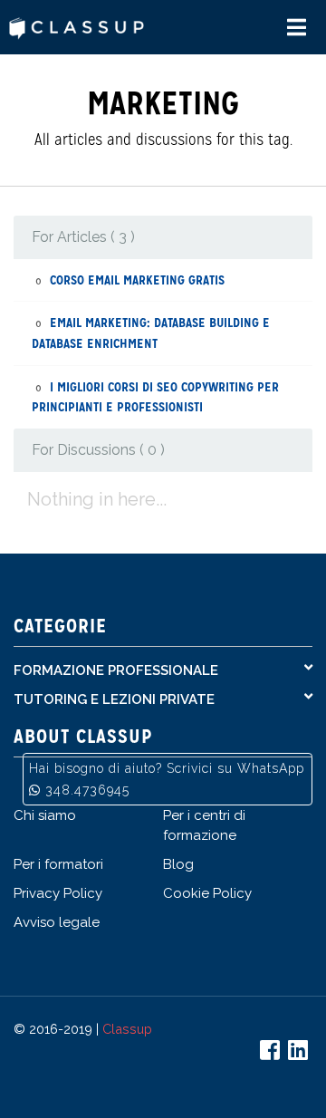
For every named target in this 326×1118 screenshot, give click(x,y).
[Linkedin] (300, 1053)
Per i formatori (58, 864)
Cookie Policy (207, 893)
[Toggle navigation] (296, 28)
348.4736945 (87, 790)
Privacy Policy (58, 893)
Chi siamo (45, 815)
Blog (178, 864)
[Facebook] (272, 1053)
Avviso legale (57, 922)
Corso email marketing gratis (137, 280)
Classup (127, 1028)
